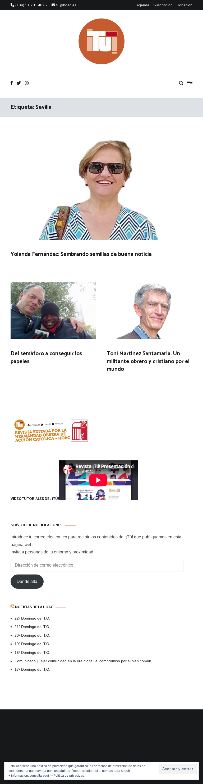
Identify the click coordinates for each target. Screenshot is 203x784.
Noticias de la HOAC (34, 607)
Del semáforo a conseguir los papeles (46, 357)
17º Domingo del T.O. (32, 669)
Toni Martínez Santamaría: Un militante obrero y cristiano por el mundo (148, 361)
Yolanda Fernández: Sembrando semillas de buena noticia (81, 254)
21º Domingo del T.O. (32, 627)
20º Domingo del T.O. (32, 635)
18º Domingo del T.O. (32, 652)
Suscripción (163, 5)
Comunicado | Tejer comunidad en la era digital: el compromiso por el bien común (83, 661)
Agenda (142, 5)
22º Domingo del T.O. (32, 618)
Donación (184, 5)
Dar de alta (27, 581)
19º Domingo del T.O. (32, 644)
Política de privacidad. (69, 775)
